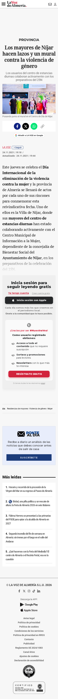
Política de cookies (29, 626)
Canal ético (29, 652)
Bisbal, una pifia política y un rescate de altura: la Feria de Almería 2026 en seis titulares (28, 503)
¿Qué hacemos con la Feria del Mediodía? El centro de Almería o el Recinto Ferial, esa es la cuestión (27, 555)
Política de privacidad (29, 622)
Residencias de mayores (17, 409)
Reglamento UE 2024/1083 (29, 647)
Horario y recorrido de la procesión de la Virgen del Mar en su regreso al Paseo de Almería (29, 489)
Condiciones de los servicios (29, 631)
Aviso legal (29, 618)
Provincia (29, 40)
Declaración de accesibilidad (29, 660)
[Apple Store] (29, 610)
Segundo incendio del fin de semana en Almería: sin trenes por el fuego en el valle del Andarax (27, 537)
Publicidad (29, 643)
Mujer (50, 409)
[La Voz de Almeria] (16, 4)
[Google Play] (29, 605)
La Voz (6, 147)
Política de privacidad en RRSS (29, 635)
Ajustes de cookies (29, 656)
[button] (3, 4)
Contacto (29, 639)
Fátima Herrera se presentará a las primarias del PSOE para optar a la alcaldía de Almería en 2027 (28, 519)
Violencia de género (37, 409)
